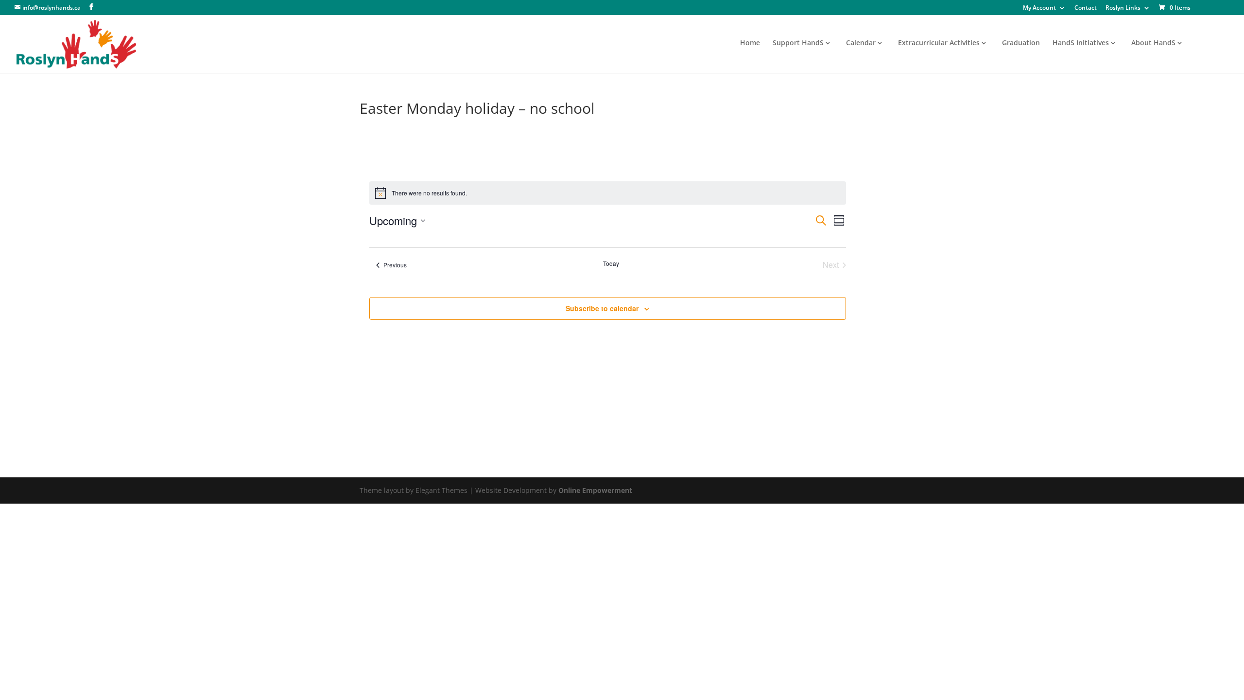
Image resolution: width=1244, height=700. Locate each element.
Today (611, 263)
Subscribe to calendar (602, 308)
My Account (1039, 8)
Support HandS (798, 43)
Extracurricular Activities (939, 43)
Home (750, 43)
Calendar (861, 43)
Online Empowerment (595, 490)
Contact (1085, 8)
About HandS (1153, 43)
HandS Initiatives (1081, 43)
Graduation (1021, 43)
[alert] (608, 193)
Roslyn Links (1123, 8)
